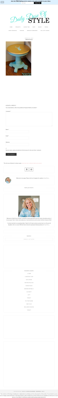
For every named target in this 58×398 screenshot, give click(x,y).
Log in (43, 391)
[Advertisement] (29, 93)
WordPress (38, 391)
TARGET (29, 297)
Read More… (46, 178)
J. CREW (29, 273)
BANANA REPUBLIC (29, 288)
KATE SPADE (29, 279)
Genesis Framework (30, 391)
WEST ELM (29, 304)
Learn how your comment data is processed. (32, 163)
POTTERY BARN (29, 301)
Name (7, 129)
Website (8, 142)
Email (7, 135)
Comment (8, 111)
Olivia (23, 391)
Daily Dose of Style (29, 17)
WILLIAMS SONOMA (29, 307)
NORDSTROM (29, 285)
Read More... (47, 224)
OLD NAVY (29, 291)
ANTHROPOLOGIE (29, 282)
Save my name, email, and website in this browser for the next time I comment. (23, 150)
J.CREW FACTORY (29, 276)
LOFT (29, 294)
